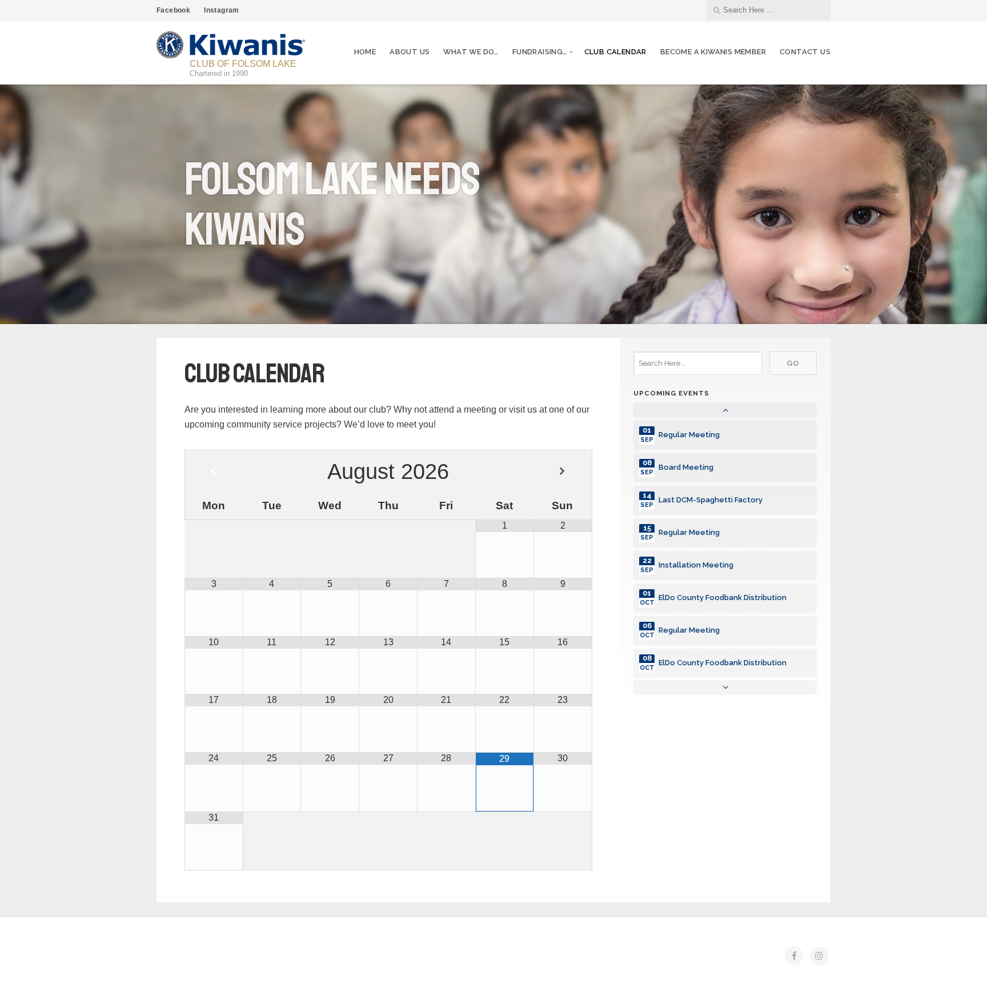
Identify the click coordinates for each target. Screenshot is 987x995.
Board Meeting (686, 467)
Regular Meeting (689, 434)
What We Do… (470, 51)
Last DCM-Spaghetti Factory (711, 499)
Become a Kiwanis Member (713, 51)
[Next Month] (562, 472)
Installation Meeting (696, 565)
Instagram (221, 10)
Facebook (173, 10)
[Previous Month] (214, 472)
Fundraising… (539, 51)
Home (365, 51)
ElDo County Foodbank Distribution (723, 597)
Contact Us (805, 51)
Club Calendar (615, 51)
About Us (410, 51)
